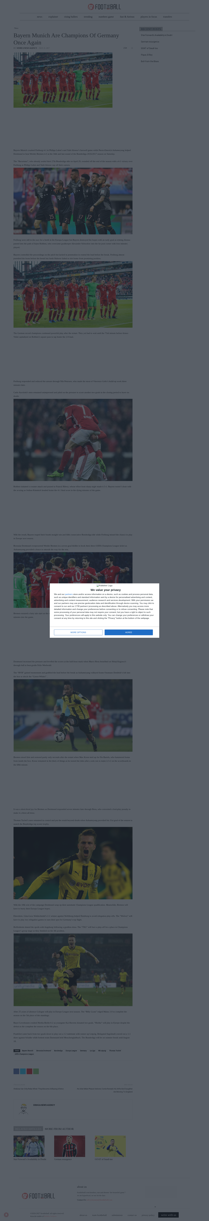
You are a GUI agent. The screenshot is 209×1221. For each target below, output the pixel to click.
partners (69, 594)
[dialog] (104, 610)
